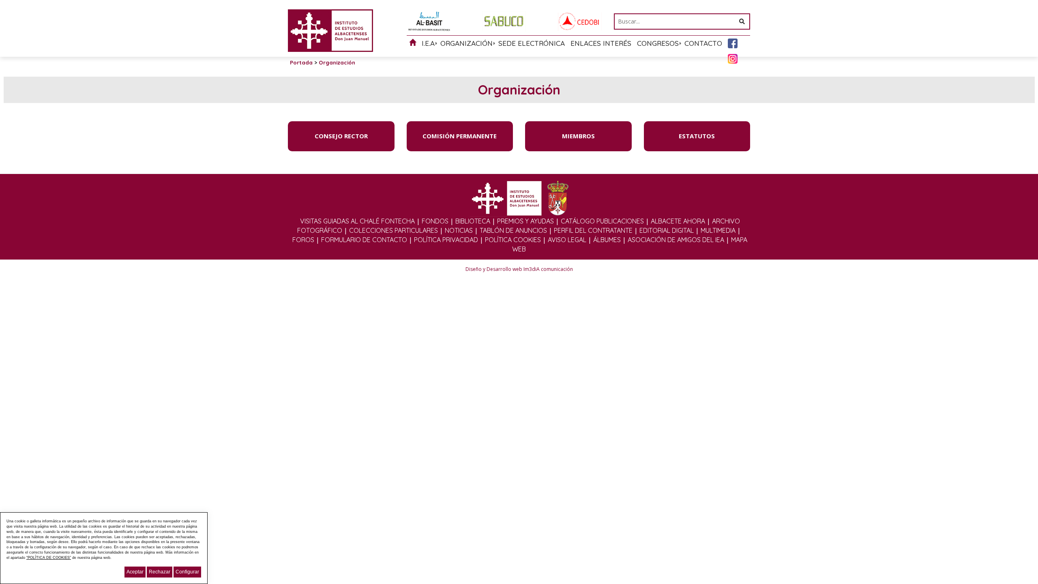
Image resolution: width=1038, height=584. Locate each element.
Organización (466, 43)
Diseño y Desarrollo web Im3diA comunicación (519, 269)
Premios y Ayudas (525, 221)
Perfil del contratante (593, 230)
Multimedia (718, 230)
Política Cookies (513, 240)
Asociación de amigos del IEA (676, 240)
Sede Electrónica (531, 43)
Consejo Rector (341, 136)
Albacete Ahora (678, 221)
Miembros (578, 136)
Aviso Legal (567, 240)
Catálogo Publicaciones (602, 221)
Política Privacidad (446, 240)
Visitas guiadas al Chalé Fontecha (357, 221)
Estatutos (697, 136)
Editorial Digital (666, 230)
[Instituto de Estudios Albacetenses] (330, 30)
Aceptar (135, 572)
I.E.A (428, 43)
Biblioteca (472, 221)
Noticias (459, 230)
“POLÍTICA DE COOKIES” (48, 558)
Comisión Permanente (459, 136)
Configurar (187, 572)
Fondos (435, 221)
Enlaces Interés (600, 43)
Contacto (703, 43)
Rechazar (159, 572)
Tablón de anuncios (513, 230)
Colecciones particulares (393, 230)
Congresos (658, 43)
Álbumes (607, 240)
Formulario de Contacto (364, 240)
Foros (303, 240)
